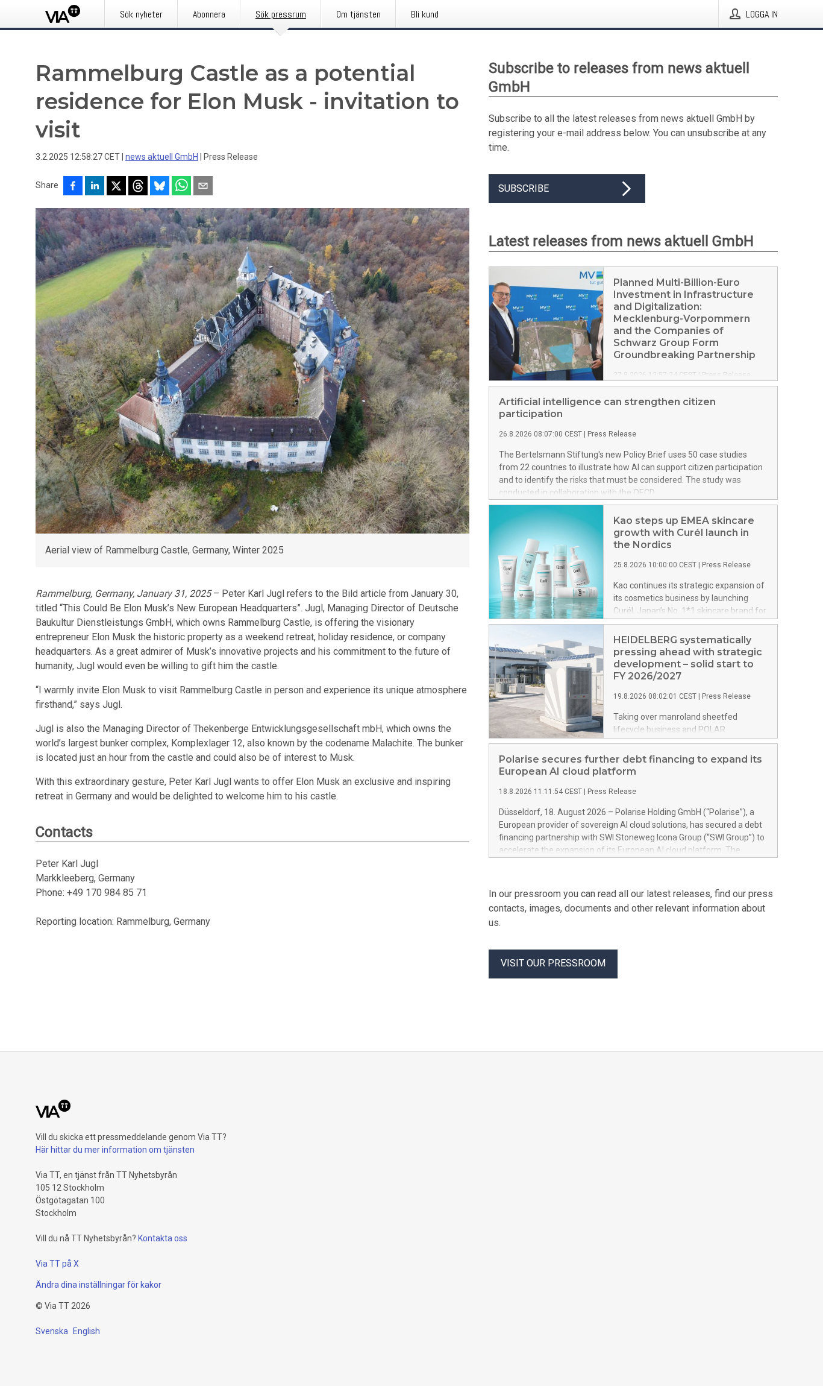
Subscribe (523, 188)
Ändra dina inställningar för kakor (98, 1285)
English (86, 1331)
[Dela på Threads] (138, 187)
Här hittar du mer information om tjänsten (115, 1149)
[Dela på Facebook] (73, 187)
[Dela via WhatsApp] (181, 187)
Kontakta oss (162, 1238)
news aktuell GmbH (161, 157)
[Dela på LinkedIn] (94, 187)
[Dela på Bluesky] (159, 187)
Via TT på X (57, 1263)
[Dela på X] (116, 187)
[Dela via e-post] (203, 187)
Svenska (52, 1331)
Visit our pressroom (553, 963)
